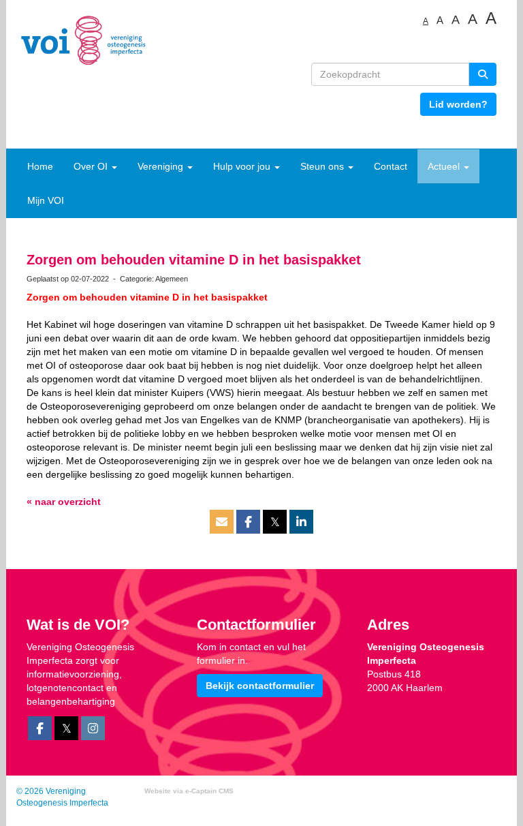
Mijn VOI (45, 200)
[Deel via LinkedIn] (301, 522)
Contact (390, 166)
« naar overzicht (64, 501)
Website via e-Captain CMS (189, 791)
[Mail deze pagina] (221, 522)
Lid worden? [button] (458, 104)
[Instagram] (93, 729)
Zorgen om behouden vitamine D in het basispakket (194, 259)
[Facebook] (40, 729)
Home (40, 166)
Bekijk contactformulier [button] (260, 685)
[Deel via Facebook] (248, 522)
